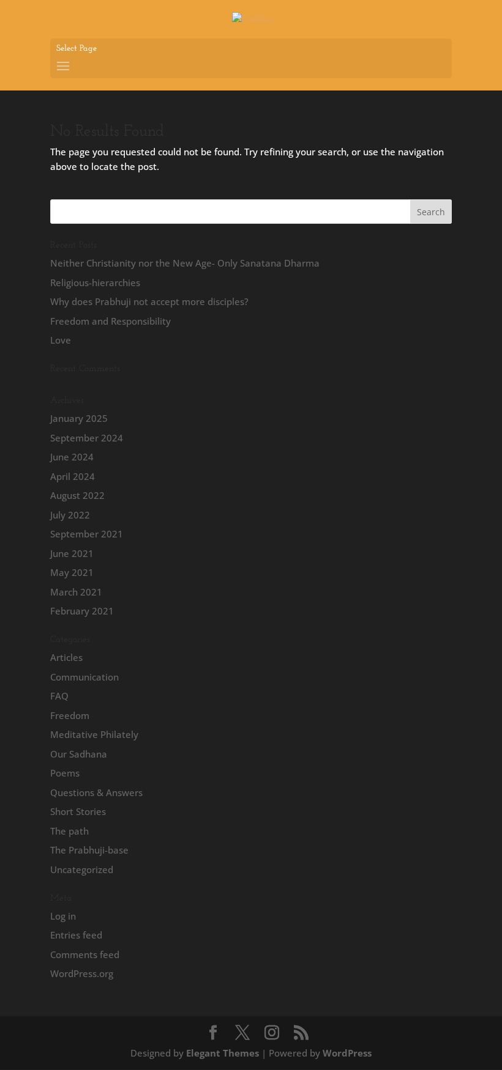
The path (69, 831)
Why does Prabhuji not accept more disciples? (149, 301)
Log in (63, 916)
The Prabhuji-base (89, 850)
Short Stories (78, 811)
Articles (66, 657)
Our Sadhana (78, 754)
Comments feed (84, 954)
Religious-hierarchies (95, 282)
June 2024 (72, 457)
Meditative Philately (94, 734)
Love (60, 340)
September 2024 (86, 438)
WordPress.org (81, 973)
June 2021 (72, 553)
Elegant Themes (222, 1053)
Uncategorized (81, 869)
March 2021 (76, 592)
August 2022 (77, 495)
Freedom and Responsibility (110, 321)
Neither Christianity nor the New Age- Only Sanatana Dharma (185, 263)
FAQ (59, 696)
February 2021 (82, 611)
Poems (65, 773)
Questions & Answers (96, 792)
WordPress (347, 1053)
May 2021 (72, 572)
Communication (84, 677)
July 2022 (70, 515)
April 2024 (72, 476)
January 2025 (79, 418)
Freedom (69, 715)
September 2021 (86, 534)
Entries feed (76, 935)
